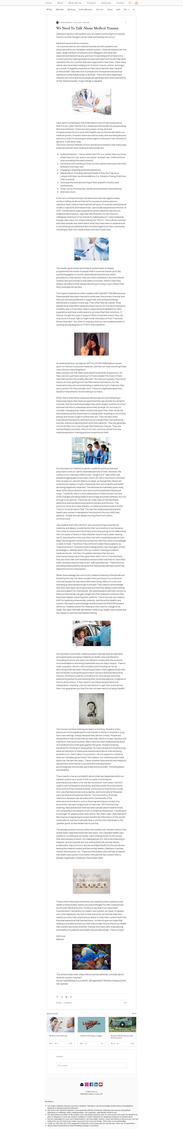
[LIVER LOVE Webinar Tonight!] (91, 1024)
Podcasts (110, 9)
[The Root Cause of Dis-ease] (60, 1024)
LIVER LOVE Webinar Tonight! (91, 1036)
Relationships (60, 9)
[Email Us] (82, 1084)
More (125, 9)
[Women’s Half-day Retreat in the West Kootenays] (122, 1024)
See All (134, 1013)
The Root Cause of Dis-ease (58, 1036)
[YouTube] (101, 1084)
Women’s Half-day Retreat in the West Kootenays (122, 1037)
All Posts (49, 9)
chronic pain (100, 9)
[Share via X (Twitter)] (62, 997)
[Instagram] (87, 1084)
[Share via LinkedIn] (66, 997)
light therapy (71, 9)
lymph (118, 9)
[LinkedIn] (96, 1084)
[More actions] (125, 22)
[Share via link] (71, 997)
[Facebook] (91, 1084)
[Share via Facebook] (57, 997)
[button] (136, 3)
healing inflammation (85, 9)
